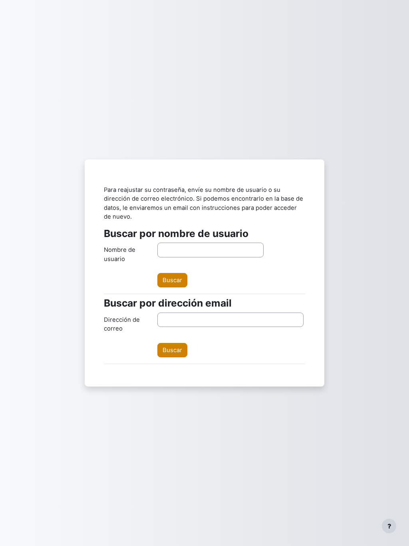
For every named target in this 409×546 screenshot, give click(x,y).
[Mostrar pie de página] (389, 526)
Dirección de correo (122, 324)
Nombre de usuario (119, 254)
